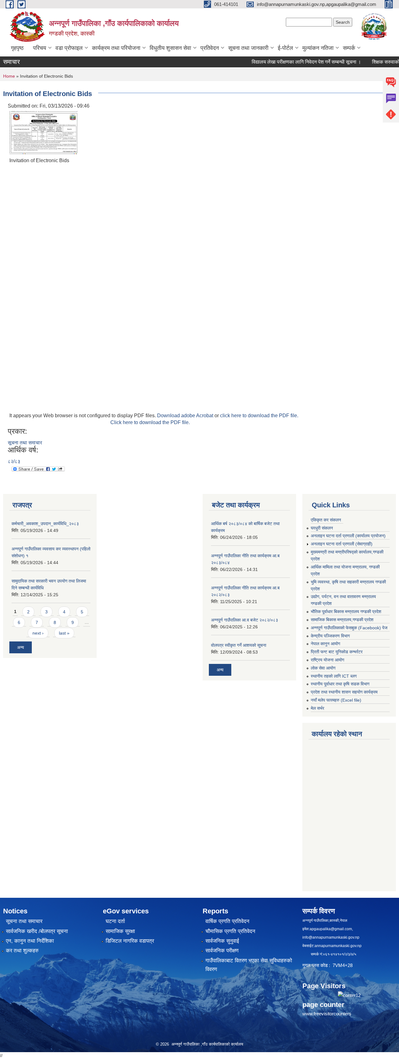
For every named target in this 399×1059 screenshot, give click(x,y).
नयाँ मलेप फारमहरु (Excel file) (336, 700)
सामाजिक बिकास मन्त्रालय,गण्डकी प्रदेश (342, 619)
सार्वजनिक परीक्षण (221, 951)
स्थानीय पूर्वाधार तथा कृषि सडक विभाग (340, 683)
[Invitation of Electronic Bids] (43, 132)
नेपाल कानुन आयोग (325, 643)
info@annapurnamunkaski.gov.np (330, 937)
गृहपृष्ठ (17, 48)
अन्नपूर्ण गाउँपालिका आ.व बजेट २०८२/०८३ (244, 619)
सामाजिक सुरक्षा (120, 931)
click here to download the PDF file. (259, 415)
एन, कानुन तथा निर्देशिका (30, 941)
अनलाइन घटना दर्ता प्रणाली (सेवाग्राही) (342, 543)
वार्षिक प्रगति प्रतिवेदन (227, 921)
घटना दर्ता (115, 921)
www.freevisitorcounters (326, 1013)
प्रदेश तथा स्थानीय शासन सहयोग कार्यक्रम (344, 691)
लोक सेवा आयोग (323, 667)
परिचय (39, 48)
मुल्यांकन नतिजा (318, 48)
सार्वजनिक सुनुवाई (222, 941)
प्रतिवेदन (209, 48)
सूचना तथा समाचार (25, 442)
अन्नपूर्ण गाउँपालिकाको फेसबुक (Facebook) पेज (349, 627)
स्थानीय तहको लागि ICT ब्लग (334, 676)
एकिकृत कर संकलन (326, 519)
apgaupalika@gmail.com (331, 929)
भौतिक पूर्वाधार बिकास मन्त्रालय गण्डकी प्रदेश (346, 611)
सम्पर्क (349, 48)
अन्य (20, 647)
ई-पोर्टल (285, 48)
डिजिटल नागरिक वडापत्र (130, 941)
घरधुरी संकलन (322, 527)
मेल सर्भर (317, 708)
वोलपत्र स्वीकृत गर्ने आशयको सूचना (238, 645)
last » (64, 633)
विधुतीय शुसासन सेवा (170, 48)
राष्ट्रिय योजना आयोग (327, 659)
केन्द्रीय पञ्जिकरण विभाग (330, 635)
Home (9, 76)
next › (38, 633)
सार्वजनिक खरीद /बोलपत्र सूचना (37, 931)
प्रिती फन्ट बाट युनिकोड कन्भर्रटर (337, 651)
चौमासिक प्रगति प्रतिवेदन (230, 931)
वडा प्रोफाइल (69, 48)
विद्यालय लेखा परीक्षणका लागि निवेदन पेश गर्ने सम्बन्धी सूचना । (293, 62)
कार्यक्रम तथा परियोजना (116, 48)
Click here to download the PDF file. (150, 422)
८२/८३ (14, 461)
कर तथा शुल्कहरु (22, 951)
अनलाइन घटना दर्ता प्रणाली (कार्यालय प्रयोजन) (348, 535)
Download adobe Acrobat (185, 415)
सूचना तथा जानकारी (248, 48)
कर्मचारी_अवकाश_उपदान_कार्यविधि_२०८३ (45, 523)
